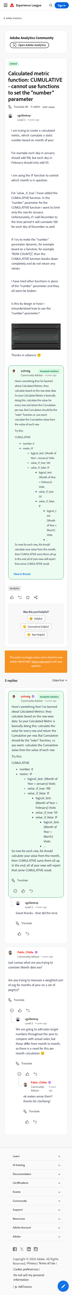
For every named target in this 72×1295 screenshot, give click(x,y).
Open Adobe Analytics (32, 45)
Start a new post (41, 661)
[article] (36, 794)
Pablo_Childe (25, 952)
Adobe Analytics (14, 18)
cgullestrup (24, 115)
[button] (21, 107)
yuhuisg (25, 370)
